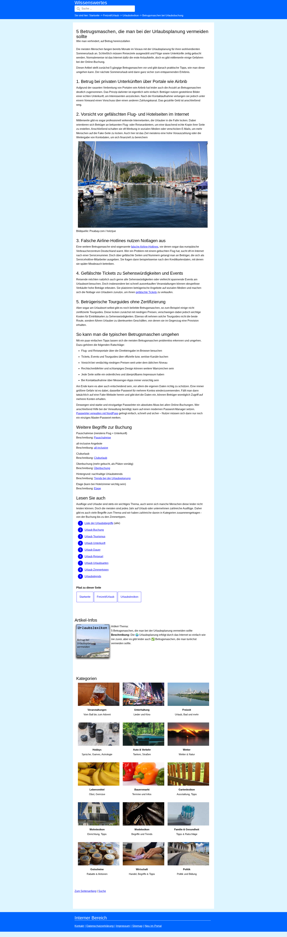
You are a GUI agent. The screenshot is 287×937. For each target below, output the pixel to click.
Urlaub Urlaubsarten (96, 563)
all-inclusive (101, 447)
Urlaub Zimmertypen (97, 569)
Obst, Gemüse (97, 792)
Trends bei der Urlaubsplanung (112, 478)
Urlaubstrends (93, 576)
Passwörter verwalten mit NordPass (97, 413)
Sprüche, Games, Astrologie (97, 752)
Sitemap (137, 926)
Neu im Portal (153, 926)
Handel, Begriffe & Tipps (142, 872)
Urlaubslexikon (131, 15)
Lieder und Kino (142, 712)
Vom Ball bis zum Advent (97, 712)
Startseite (94, 15)
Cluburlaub (100, 457)
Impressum (123, 926)
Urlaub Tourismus (95, 536)
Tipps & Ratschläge (186, 832)
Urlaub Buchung (94, 529)
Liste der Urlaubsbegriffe (99, 523)
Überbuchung (102, 468)
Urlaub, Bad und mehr (187, 712)
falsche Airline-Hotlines (144, 246)
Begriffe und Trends (141, 832)
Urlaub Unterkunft (95, 543)
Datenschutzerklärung (100, 926)
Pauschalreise (102, 437)
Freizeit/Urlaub (111, 15)
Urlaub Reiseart (94, 556)
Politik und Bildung (187, 872)
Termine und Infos (141, 792)
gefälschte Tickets (146, 292)
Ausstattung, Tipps (187, 792)
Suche (102, 891)
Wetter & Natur (187, 752)
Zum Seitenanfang (85, 891)
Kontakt (79, 926)
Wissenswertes (91, 2)
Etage (97, 488)
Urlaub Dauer (92, 549)
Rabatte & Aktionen (97, 872)
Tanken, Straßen (142, 752)
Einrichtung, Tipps (97, 832)
